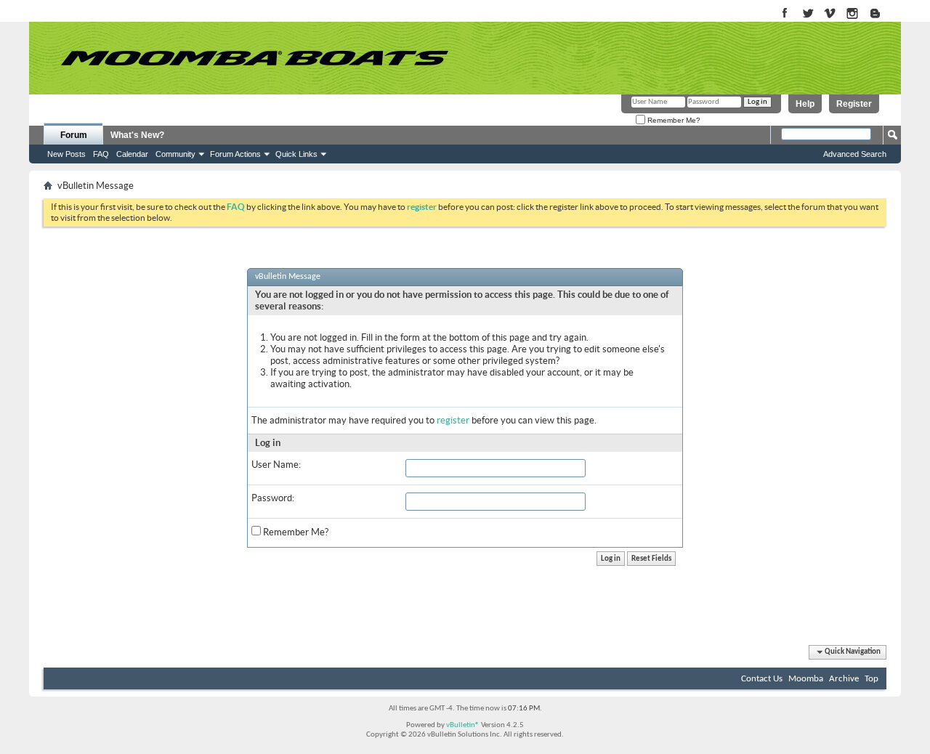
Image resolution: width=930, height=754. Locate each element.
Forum (73, 135)
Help (805, 104)
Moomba (805, 679)
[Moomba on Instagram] (852, 14)
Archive (844, 679)
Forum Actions (235, 154)
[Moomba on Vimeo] (830, 14)
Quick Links (296, 154)
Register (854, 104)
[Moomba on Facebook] (785, 14)
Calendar (132, 154)
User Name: (276, 464)
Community (175, 154)
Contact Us (762, 679)
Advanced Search (854, 154)
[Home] (254, 58)
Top (871, 679)
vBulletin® (463, 725)
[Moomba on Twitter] (807, 14)
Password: (272, 497)
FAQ (101, 154)
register (453, 420)
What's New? (137, 135)
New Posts (66, 154)
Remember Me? (672, 120)
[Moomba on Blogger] (882, 14)
